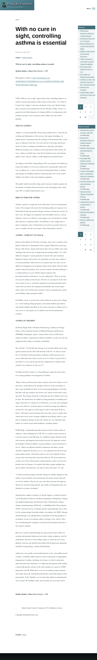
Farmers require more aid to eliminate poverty (87, 184)
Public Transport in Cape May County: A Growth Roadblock (87, 61)
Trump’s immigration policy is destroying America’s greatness (87, 173)
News (24, 635)
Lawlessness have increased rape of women (87, 204)
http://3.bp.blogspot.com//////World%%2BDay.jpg (40, 81)
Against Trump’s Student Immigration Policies (87, 194)
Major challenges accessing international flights (87, 46)
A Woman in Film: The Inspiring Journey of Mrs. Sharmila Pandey (87, 82)
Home (17, 19)
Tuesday (49, 108)
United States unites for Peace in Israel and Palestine (87, 95)
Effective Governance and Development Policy (87, 150)
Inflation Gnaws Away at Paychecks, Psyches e (87, 54)
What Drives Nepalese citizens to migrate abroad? (87, 33)
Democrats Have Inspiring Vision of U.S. (86, 69)
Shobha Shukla (27, 58)
